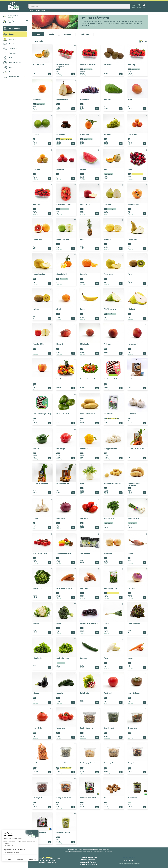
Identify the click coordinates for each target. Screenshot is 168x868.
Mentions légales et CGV (88, 857)
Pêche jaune (107, 344)
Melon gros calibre (38, 65)
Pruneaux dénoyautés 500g (88, 798)
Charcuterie (13, 48)
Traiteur (12, 53)
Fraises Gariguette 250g (63, 204)
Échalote (130, 553)
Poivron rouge (60, 449)
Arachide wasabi (109, 728)
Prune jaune (36, 169)
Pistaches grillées (109, 763)
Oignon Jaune (108, 553)
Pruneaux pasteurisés (39, 833)
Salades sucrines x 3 (86, 553)
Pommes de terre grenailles (112, 484)
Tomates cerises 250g (110, 379)
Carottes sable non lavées (64, 588)
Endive (106, 658)
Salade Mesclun (108, 414)
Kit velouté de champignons (136, 379)
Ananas (82, 239)
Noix (105, 798)
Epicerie (12, 67)
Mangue (130, 100)
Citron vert (36, 134)
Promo (11, 34)
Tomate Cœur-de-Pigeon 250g (42, 414)
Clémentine (83, 274)
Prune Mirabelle (132, 134)
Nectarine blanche (133, 344)
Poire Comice (108, 204)
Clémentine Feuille (61, 274)
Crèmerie (12, 58)
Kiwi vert (130, 274)
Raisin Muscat (84, 100)
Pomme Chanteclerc (39, 274)
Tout (38, 34)
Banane (82, 309)
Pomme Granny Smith (62, 239)
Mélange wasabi (132, 728)
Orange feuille (84, 134)
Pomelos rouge (37, 239)
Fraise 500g (131, 65)
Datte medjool (60, 134)
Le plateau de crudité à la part (89, 379)
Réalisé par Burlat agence (88, 864)
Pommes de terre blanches (88, 414)
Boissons (12, 72)
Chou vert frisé (37, 588)
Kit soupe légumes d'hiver (40, 484)
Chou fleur (36, 623)
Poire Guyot (131, 309)
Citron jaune (107, 239)
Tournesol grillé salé (62, 763)
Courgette (59, 693)
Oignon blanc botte (133, 518)
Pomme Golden (108, 274)
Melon (105, 169)
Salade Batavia (37, 658)
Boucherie (13, 44)
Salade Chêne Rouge (134, 623)
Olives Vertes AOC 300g (63, 833)
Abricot (58, 309)
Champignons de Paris (110, 449)
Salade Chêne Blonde (62, 658)
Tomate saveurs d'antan (63, 553)
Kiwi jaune (36, 309)
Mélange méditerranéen (63, 798)
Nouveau (12, 39)
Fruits (51, 34)
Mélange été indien (133, 763)
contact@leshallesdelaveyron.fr (129, 863)
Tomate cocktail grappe (40, 553)
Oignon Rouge (60, 518)
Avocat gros (107, 100)
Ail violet (35, 518)
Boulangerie (14, 76)
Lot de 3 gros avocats (63, 414)
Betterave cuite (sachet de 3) (89, 623)
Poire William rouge (62, 100)
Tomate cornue (84, 518)
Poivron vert (36, 449)
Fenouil (82, 484)
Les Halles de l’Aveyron (88, 862)
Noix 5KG (35, 763)
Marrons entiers (133, 798)
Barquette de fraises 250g (88, 65)
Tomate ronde (108, 693)
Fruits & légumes (15, 62)
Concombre (83, 658)
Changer (10, 17)
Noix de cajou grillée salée (88, 763)
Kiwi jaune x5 (108, 65)
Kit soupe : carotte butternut (136, 449)
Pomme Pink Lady (85, 204)
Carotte (130, 658)
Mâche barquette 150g (111, 588)
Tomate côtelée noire (134, 693)
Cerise (130, 169)
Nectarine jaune (37, 379)
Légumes (67, 34)
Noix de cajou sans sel (86, 728)
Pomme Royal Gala (38, 344)
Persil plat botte (109, 518)
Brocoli (58, 623)
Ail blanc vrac (132, 414)
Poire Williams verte (110, 309)
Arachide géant (37, 798)
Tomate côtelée (37, 728)
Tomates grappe (61, 728)
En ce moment (14, 28)
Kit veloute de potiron (62, 484)
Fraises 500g (37, 204)
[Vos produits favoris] (139, 6)
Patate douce (84, 588)
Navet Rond (131, 588)
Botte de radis (84, 693)
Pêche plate (59, 344)
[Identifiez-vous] (133, 6)
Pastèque (83, 169)
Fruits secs (84, 34)
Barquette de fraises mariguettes (62, 66)
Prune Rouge (60, 169)
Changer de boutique (88, 860)
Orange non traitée (133, 204)
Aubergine (36, 693)
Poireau (106, 623)
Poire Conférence (133, 239)
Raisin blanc (107, 134)
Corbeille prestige (61, 379)
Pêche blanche (84, 344)
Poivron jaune (84, 449)
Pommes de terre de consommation (134, 485)
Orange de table (37, 100)
